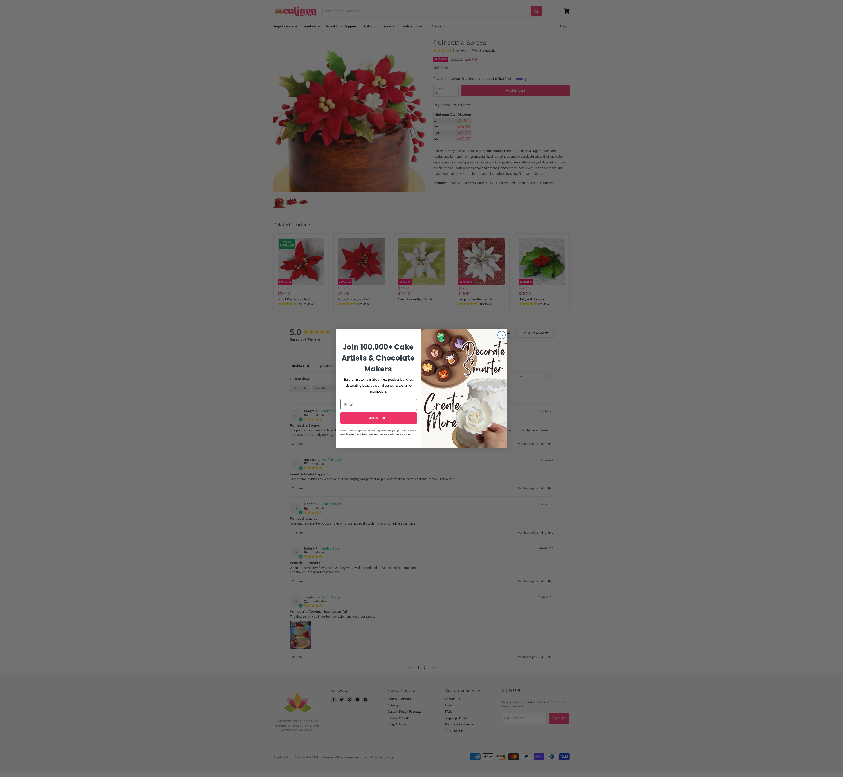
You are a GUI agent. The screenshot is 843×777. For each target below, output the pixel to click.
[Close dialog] (501, 335)
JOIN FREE (379, 418)
